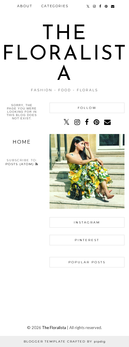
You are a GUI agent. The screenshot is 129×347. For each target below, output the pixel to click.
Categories (54, 6)
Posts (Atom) (20, 164)
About (24, 6)
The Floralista (64, 54)
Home (22, 142)
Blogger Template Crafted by (65, 341)
